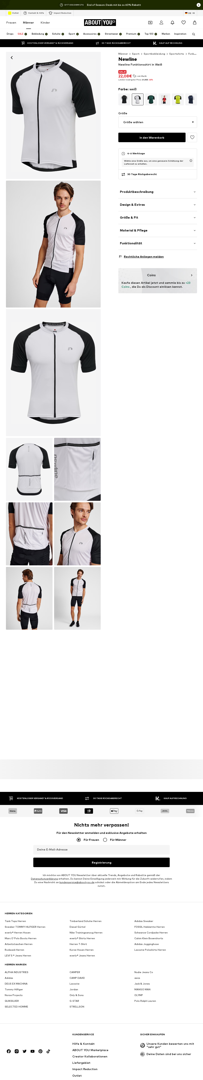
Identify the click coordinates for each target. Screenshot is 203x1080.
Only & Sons (77, 995)
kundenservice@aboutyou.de (77, 882)
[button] (157, 122)
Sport (136, 53)
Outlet (15, 13)
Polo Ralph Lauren (145, 1000)
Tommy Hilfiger (14, 989)
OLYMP (138, 995)
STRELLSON (77, 1006)
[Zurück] (11, 57)
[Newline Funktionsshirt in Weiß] (53, 372)
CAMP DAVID (77, 977)
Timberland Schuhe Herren (86, 921)
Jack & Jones (142, 983)
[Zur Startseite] (26, 1036)
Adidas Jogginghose (146, 944)
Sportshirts (176, 53)
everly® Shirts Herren (82, 938)
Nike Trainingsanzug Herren (86, 932)
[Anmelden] (161, 22)
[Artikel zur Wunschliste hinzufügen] (192, 137)
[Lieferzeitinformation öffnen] (191, 160)
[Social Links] (8, 1051)
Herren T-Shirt (78, 944)
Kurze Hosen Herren (82, 949)
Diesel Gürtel (77, 926)
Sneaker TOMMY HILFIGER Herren (25, 926)
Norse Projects (14, 995)
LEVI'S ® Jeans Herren (18, 955)
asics (137, 977)
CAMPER (75, 972)
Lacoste (74, 983)
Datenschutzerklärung (44, 878)
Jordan (74, 989)
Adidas (9, 977)
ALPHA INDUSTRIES (16, 972)
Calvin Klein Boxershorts (148, 938)
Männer (28, 22)
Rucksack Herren (14, 949)
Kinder (45, 22)
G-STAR (74, 1000)
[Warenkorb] (194, 22)
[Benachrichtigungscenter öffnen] (172, 22)
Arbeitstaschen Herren (19, 944)
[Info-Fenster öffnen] (199, 5)
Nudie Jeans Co (143, 972)
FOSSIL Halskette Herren (149, 926)
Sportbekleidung (154, 53)
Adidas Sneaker (143, 921)
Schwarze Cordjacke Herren (151, 932)
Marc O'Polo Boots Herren (20, 938)
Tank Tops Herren (15, 921)
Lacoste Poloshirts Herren (150, 949)
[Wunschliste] (183, 22)
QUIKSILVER (12, 1000)
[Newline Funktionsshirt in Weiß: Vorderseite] (53, 115)
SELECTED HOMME (16, 1006)
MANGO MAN (142, 989)
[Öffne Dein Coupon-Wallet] (150, 22)
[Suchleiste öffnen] (192, 34)
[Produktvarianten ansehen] (124, 99)
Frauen (11, 22)
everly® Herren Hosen (18, 932)
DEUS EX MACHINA (16, 983)
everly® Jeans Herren (82, 955)
